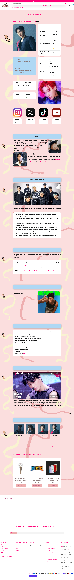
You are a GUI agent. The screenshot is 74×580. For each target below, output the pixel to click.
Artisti (21, 21)
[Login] (69, 5)
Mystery (37, 5)
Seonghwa (30, 161)
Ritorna (47, 554)
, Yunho (34, 161)
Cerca (17, 544)
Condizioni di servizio (50, 546)
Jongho (54, 161)
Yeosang (39, 161)
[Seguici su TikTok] (30, 548)
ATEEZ (34, 21)
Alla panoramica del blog (21, 446)
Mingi (44, 161)
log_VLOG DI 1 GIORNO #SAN (30, 265)
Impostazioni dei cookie (50, 556)
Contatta (3, 554)
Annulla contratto (49, 563)
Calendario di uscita (5, 544)
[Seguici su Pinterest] (40, 545)
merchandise (69, 549)
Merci (17, 5)
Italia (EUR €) (4, 574)
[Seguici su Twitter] (33, 545)
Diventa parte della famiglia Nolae (6, 557)
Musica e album (19, 546)
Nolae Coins (55, 5)
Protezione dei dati (49, 552)
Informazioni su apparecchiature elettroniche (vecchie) (51, 559)
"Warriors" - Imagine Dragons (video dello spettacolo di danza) (39, 270)
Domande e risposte (5, 548)
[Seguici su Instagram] (37, 545)
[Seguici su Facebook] (30, 545)
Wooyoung (48, 161)
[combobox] (39, 3)
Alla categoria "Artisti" (54, 446)
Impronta (48, 544)
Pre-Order (21, 5)
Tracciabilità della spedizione (17, 7)
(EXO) (24, 353)
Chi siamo (3, 550)
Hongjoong (57, 159)
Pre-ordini (18, 550)
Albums (13, 5)
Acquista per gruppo (28, 5)
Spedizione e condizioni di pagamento (51, 549)
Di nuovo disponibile (43, 5)
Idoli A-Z (2, 546)
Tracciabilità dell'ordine (5, 560)
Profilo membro (28, 21)
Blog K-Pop (15, 21)
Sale (33, 5)
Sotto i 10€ (50, 5)
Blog (2, 552)
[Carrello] (72, 5)
